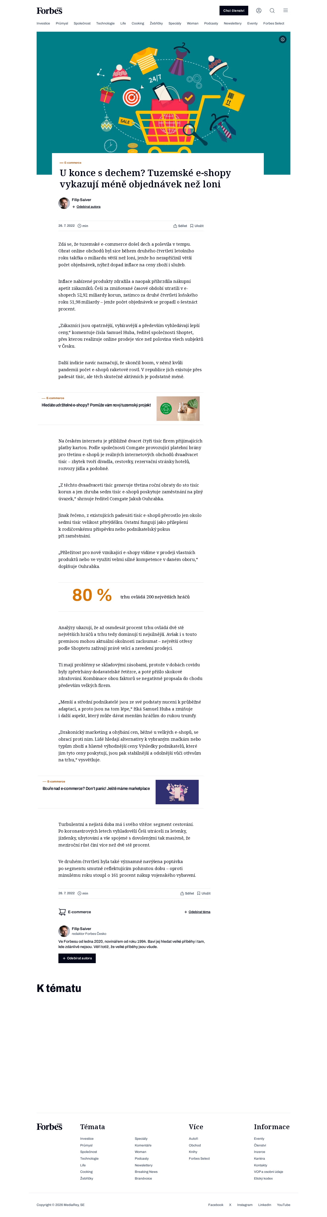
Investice (43, 23)
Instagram (245, 1205)
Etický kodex (263, 1178)
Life (123, 23)
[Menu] (285, 10)
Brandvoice (143, 1178)
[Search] (272, 10)
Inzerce (259, 1152)
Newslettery (233, 23)
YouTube (283, 1205)
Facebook (215, 1205)
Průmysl (62, 23)
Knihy (193, 1152)
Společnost (82, 23)
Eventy (252, 23)
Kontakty (260, 1165)
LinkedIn (264, 1205)
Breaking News (146, 1172)
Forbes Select (273, 23)
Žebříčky (156, 23)
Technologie (105, 23)
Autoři (193, 1138)
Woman (192, 23)
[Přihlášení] (259, 10)
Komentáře (143, 1145)
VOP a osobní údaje (268, 1172)
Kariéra (259, 1158)
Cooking (138, 23)
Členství (260, 1145)
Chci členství (233, 10)
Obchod (195, 1145)
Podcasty (211, 23)
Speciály (175, 23)
